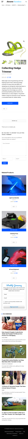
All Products (8, 5)
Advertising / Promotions (12, 433)
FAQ (24, 431)
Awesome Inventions (9, 431)
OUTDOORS (9, 74)
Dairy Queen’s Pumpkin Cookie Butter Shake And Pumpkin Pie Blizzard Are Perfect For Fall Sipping (12, 333)
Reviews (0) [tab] (14, 120)
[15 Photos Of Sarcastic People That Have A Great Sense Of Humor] (14, 378)
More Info (10, 103)
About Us (21, 433)
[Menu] (2, 1)
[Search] (26, 1)
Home (3, 5)
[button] (24, 41)
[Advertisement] (14, 22)
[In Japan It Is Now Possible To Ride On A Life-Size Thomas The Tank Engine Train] (14, 404)
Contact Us (15, 435)
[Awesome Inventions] (14, 1)
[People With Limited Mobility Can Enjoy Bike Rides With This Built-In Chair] (14, 351)
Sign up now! (14, 307)
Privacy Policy (18, 431)
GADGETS (14, 5)
